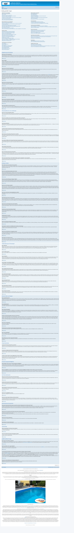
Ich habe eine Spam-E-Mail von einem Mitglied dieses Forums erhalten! (39, 23)
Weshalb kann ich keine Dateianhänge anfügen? (8, 36)
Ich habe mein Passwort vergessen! (6, 18)
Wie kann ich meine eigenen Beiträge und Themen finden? (38, 33)
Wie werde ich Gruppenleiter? (34, 16)
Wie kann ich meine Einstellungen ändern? (7, 22)
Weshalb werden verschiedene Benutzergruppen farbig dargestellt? (39, 17)
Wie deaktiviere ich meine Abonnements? (36, 38)
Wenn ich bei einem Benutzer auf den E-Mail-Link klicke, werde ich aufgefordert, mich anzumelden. (14, 28)
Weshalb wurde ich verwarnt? (5, 37)
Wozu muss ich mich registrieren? (6, 13)
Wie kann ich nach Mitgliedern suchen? (35, 32)
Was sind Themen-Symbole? (5, 49)
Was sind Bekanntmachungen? (6, 47)
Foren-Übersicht (4, 467)
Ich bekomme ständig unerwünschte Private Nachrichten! (38, 22)
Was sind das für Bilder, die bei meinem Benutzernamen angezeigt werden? (11, 26)
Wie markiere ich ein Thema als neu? (6, 40)
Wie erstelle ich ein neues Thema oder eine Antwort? (8, 31)
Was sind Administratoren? (34, 13)
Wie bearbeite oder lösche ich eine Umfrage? (7, 35)
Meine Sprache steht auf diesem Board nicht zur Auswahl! (9, 25)
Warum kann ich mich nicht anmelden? (6, 16)
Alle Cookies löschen (50, 467)
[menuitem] (3, 7)
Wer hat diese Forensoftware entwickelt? (36, 44)
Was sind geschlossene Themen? (6, 48)
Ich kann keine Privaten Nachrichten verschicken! (37, 21)
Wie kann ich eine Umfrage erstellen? (6, 33)
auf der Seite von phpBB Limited (27, 442)
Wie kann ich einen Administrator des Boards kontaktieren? (38, 46)
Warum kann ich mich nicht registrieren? (7, 15)
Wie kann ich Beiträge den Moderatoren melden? (8, 38)
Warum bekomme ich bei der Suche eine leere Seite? (37, 31)
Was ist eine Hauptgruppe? (34, 18)
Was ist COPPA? (4, 14)
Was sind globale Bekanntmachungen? (6, 46)
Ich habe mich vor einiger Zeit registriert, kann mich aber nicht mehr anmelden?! (11, 17)
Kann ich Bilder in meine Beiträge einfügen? (7, 45)
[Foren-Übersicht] (6, 3)
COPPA (49, 74)
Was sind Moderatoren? (34, 14)
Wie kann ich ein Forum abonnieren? (35, 37)
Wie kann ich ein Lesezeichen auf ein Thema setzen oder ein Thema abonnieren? (41, 36)
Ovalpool (26, 517)
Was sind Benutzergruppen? (34, 15)
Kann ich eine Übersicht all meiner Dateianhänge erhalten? (38, 41)
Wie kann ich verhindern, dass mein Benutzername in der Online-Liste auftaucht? (12, 23)
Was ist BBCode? (4, 43)
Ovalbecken (41, 470)
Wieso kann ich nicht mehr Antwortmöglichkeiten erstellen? (9, 34)
